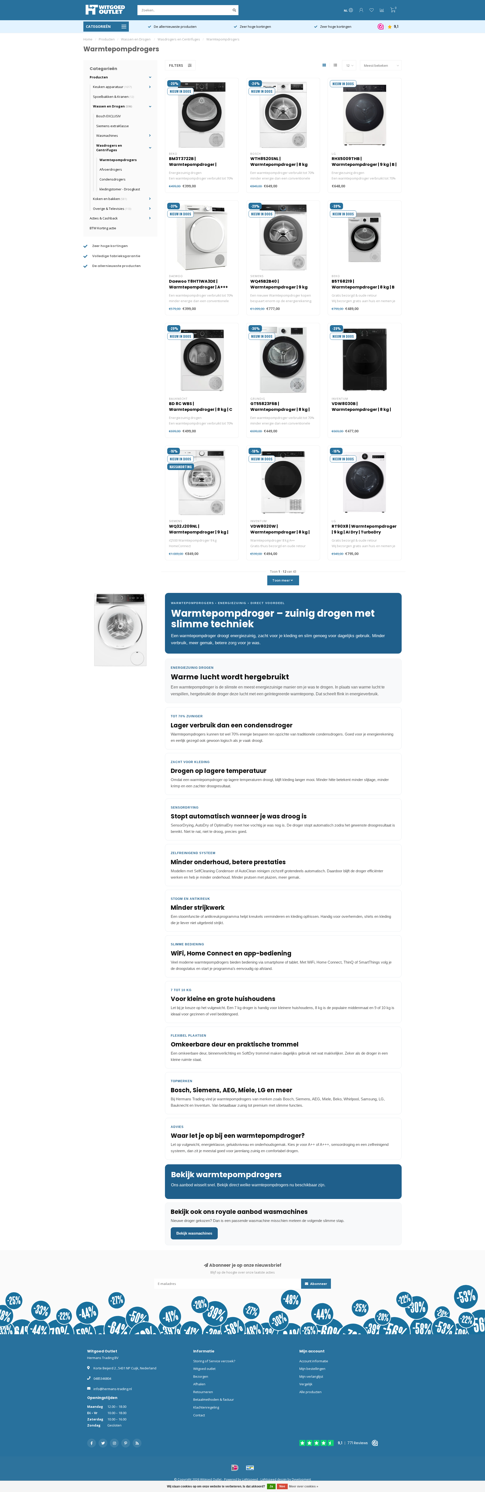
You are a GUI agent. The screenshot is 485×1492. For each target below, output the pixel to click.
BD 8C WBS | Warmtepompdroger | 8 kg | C (200, 406)
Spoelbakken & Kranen (113, 96)
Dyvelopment (301, 1479)
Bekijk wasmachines (194, 1233)
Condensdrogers (113, 179)
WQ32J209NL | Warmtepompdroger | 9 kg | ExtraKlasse (198, 532)
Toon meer (281, 580)
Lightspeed (250, 1479)
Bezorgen (200, 1376)
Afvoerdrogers (111, 169)
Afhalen (199, 1384)
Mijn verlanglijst (311, 1376)
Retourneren (203, 1392)
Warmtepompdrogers (118, 160)
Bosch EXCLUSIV (108, 116)
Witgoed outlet (204, 1368)
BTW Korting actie (103, 228)
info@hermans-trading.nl (112, 1389)
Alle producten (310, 1392)
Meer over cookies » (303, 1486)
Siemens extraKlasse (112, 126)
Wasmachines (107, 135)
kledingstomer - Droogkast (120, 189)
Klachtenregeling (206, 1407)
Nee (282, 1486)
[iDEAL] (235, 1468)
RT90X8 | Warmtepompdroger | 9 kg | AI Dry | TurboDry (364, 529)
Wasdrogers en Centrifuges (109, 147)
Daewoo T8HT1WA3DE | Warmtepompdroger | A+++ (198, 284)
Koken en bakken (110, 198)
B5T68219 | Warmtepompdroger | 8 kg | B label (363, 287)
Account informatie (313, 1361)
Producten (99, 77)
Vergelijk (305, 1384)
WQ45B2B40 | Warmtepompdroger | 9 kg (279, 284)
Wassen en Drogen (112, 106)
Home (87, 39)
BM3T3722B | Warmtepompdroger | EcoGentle (192, 164)
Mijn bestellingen (312, 1368)
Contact (199, 1415)
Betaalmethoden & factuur (213, 1399)
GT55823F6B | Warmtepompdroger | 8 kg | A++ (280, 409)
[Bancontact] (250, 1468)
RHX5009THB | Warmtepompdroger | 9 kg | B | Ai (364, 164)
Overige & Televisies (112, 208)
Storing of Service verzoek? (214, 1361)
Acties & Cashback (104, 218)
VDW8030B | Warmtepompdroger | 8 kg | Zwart (361, 409)
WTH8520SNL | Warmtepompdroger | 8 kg (279, 161)
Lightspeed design (273, 1479)
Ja (271, 1486)
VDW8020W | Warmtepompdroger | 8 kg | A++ (280, 532)
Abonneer (318, 1283)
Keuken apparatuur (112, 86)
